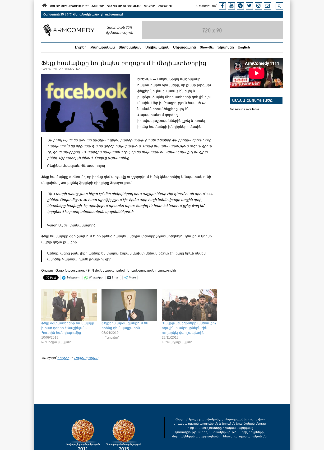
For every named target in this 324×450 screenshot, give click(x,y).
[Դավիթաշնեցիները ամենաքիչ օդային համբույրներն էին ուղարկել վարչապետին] (189, 305)
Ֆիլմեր (98, 6)
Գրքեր (149, 6)
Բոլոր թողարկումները (69, 6)
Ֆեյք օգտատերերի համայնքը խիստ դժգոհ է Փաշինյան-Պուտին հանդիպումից (67, 328)
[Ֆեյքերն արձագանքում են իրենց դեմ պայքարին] (129, 305)
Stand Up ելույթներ (124, 6)
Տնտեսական (130, 47)
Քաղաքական (102, 47)
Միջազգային (184, 47)
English (244, 47)
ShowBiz (207, 47)
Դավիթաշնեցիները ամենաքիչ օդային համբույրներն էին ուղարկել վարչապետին (189, 328)
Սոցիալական (157, 47)
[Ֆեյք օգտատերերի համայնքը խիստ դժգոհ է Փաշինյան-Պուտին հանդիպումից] (69, 305)
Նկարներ (226, 47)
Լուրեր (81, 47)
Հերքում (165, 6)
